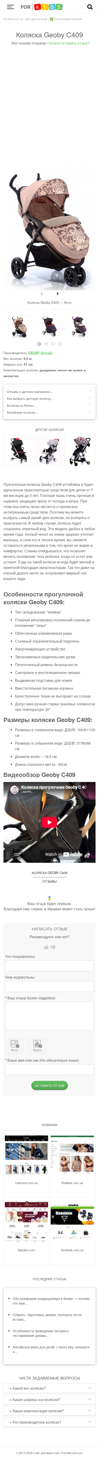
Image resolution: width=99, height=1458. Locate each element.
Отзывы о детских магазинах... (30, 391)
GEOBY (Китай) (40, 352)
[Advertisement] (49, 107)
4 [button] (60, 344)
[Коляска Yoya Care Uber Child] (80, 451)
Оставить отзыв (49, 1085)
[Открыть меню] (10, 7)
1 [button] (39, 344)
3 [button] (53, 344)
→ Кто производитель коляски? (34, 1422)
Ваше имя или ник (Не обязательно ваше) (43, 1060)
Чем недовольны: (20, 977)
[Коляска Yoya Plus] (19, 451)
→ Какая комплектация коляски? (36, 1410)
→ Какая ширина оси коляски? (34, 1399)
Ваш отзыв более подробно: (31, 998)
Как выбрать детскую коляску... (30, 398)
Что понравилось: (20, 956)
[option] (49, 228)
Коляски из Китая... (21, 405)
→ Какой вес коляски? (27, 1388)
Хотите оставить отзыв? (69, 43)
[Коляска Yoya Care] (49, 451)
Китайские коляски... (22, 412)
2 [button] (46, 344)
